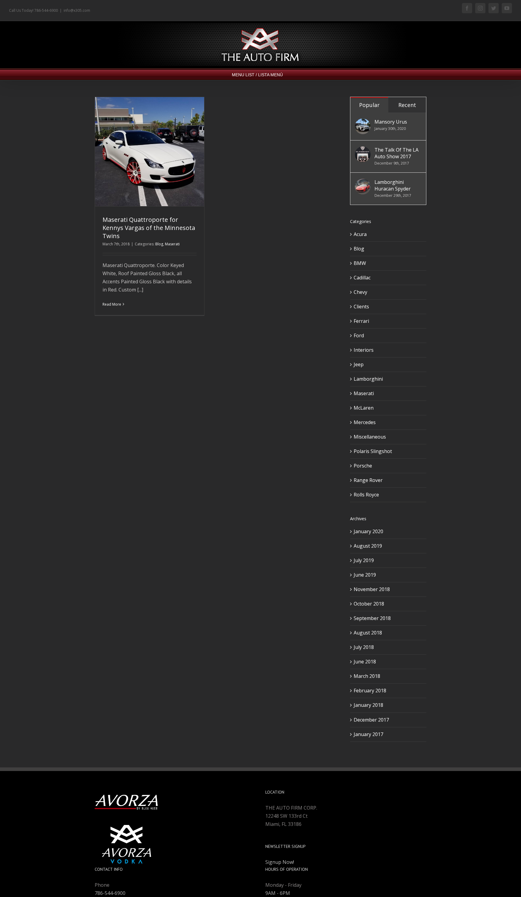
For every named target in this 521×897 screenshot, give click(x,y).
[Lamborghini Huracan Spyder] (363, 182)
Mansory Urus (390, 121)
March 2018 (367, 676)
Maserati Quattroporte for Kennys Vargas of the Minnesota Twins (149, 228)
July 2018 (364, 647)
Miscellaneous (370, 436)
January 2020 (368, 531)
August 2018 (368, 632)
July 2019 (364, 560)
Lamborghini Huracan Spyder (392, 185)
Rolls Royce (366, 494)
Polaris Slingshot (373, 451)
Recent (407, 105)
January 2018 (368, 705)
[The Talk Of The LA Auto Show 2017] (363, 150)
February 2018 (370, 690)
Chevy (360, 292)
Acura (360, 234)
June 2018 (365, 661)
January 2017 (368, 734)
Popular (369, 105)
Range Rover (368, 480)
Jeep (359, 364)
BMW (360, 263)
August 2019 (368, 546)
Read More (112, 304)
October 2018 (369, 603)
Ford (359, 335)
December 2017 (371, 719)
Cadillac (362, 277)
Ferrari (361, 321)
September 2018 (372, 618)
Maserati (172, 244)
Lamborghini (368, 379)
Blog (159, 244)
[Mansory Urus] (363, 122)
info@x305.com (77, 10)
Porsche (363, 465)
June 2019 (365, 574)
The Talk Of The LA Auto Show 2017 (396, 153)
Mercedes (365, 422)
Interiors (364, 350)
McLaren (364, 407)
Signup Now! (279, 862)
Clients (361, 306)
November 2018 (372, 589)
